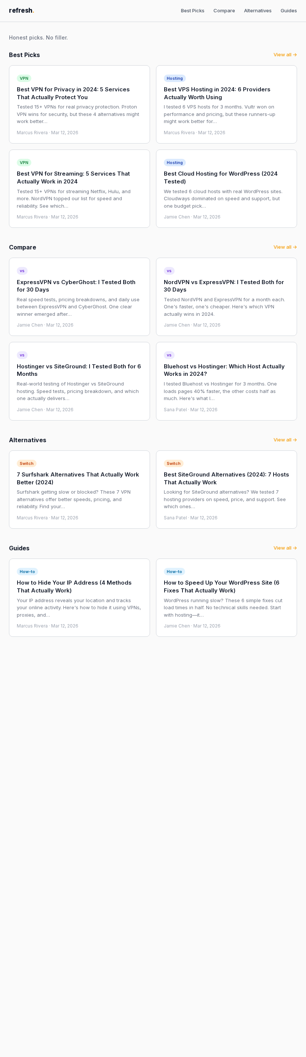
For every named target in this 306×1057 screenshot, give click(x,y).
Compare (224, 10)
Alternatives (258, 10)
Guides (289, 10)
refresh (21, 10)
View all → (285, 54)
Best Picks (192, 10)
